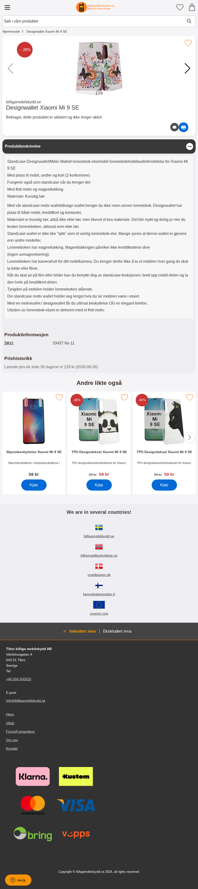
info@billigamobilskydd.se (25, 701)
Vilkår (10, 723)
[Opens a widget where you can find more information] (18, 880)
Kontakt (12, 748)
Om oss (12, 740)
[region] (99, 146)
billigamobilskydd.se (23, 102)
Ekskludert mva (117, 631)
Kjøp (34, 485)
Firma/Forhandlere (20, 731)
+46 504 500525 (18, 679)
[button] (187, 68)
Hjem (10, 715)
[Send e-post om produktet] (174, 127)
